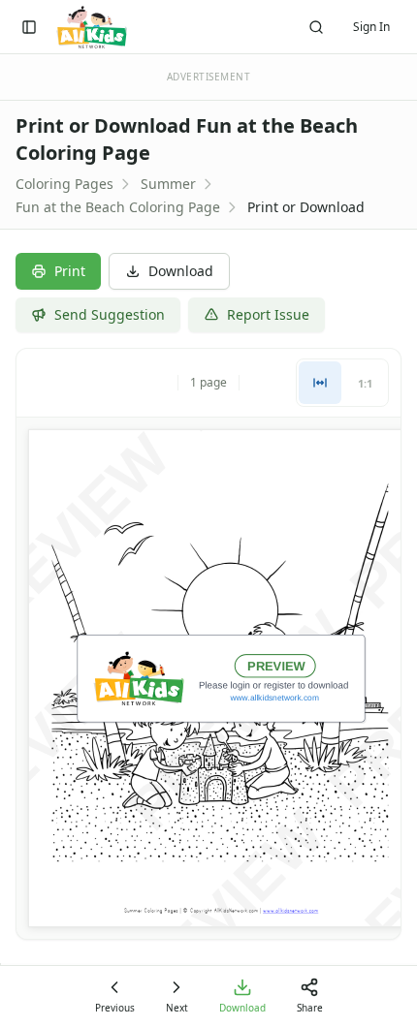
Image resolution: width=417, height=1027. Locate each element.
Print (69, 271)
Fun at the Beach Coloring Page (118, 207)
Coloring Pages (64, 183)
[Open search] (316, 27)
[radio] (320, 382)
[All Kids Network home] (91, 27)
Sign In (371, 26)
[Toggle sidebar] (29, 27)
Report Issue (268, 314)
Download (180, 271)
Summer (168, 183)
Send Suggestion (109, 314)
